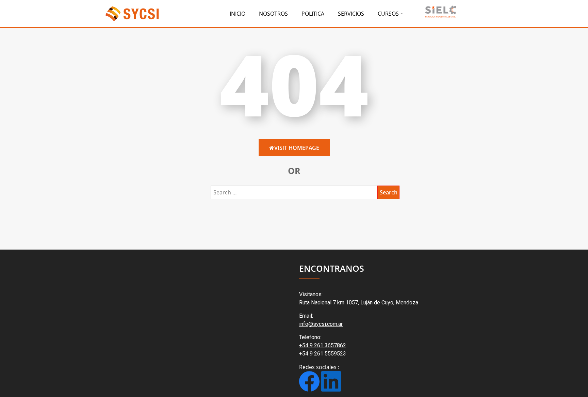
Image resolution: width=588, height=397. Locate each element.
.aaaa (440, 11)
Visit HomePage (296, 148)
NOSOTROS (273, 13)
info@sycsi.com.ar (321, 324)
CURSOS (388, 13)
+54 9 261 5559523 (322, 353)
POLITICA (312, 13)
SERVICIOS (351, 13)
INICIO (237, 13)
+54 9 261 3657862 (322, 345)
